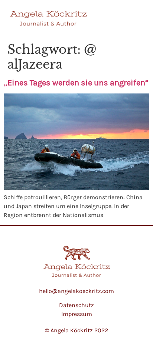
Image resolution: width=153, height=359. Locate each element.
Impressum (76, 313)
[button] (136, 20)
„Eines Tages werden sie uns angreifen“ (76, 83)
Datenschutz (76, 305)
